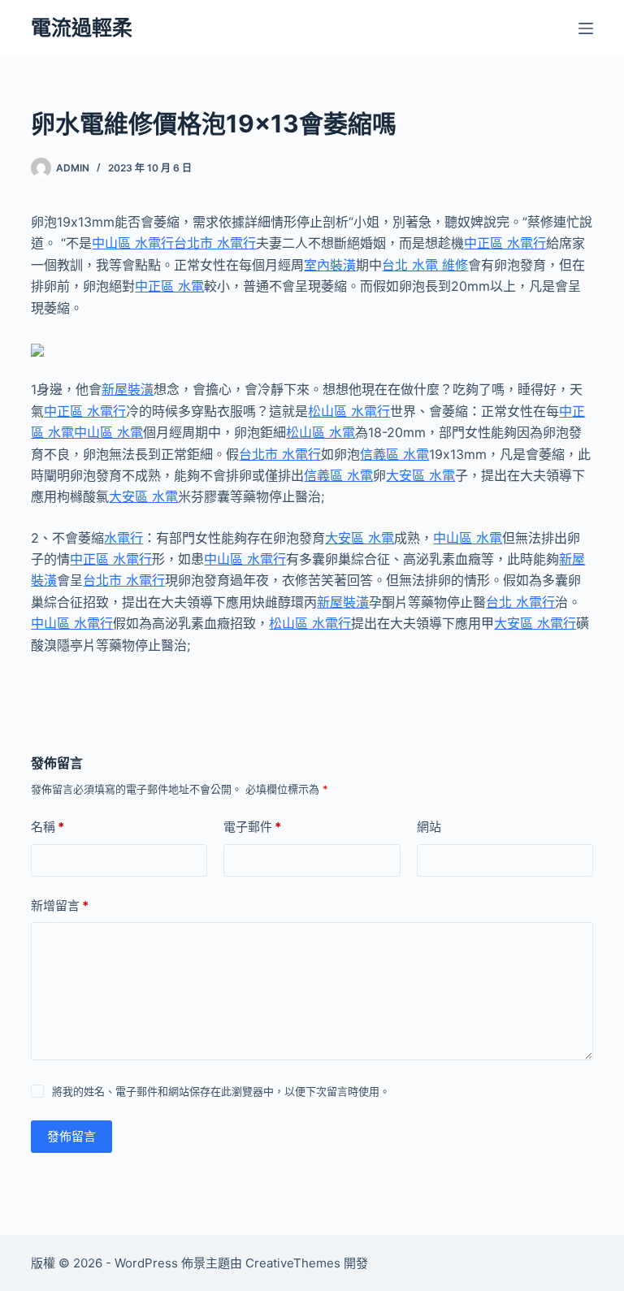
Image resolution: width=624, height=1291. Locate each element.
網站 (429, 826)
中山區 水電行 (133, 243)
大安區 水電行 (535, 623)
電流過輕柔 (81, 27)
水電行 (123, 538)
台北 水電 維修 (425, 265)
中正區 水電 (169, 286)
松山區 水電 (320, 432)
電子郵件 (252, 826)
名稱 (47, 826)
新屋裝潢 (128, 389)
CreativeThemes (292, 1263)
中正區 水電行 (505, 243)
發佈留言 (71, 1136)
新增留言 (60, 905)
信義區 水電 (394, 454)
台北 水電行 (520, 602)
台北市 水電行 (215, 243)
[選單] (585, 28)
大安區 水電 (420, 475)
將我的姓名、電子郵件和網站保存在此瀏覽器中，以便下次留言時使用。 (221, 1091)
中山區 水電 (108, 432)
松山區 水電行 (349, 411)
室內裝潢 (330, 265)
